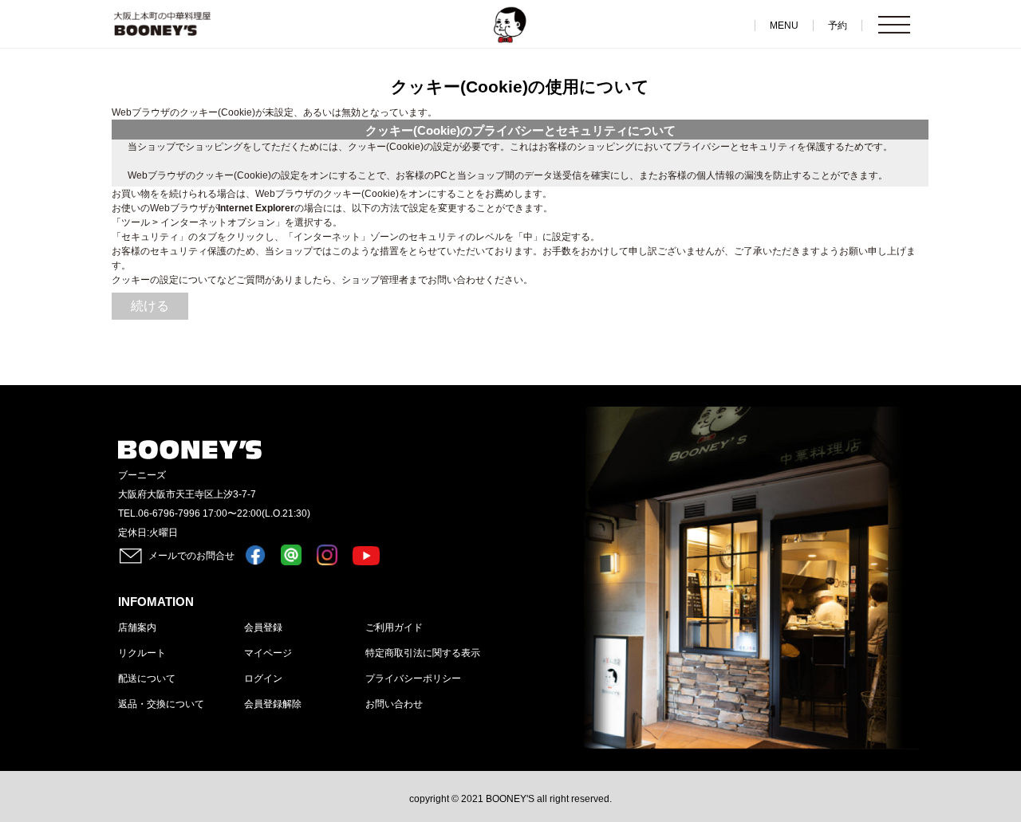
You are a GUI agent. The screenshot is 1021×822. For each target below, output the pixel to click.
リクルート (142, 653)
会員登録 (263, 627)
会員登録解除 (273, 704)
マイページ (268, 653)
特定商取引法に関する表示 (422, 653)
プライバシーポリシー (413, 678)
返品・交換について (161, 704)
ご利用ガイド (394, 627)
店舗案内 (137, 627)
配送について (146, 678)
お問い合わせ (394, 704)
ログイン (263, 678)
